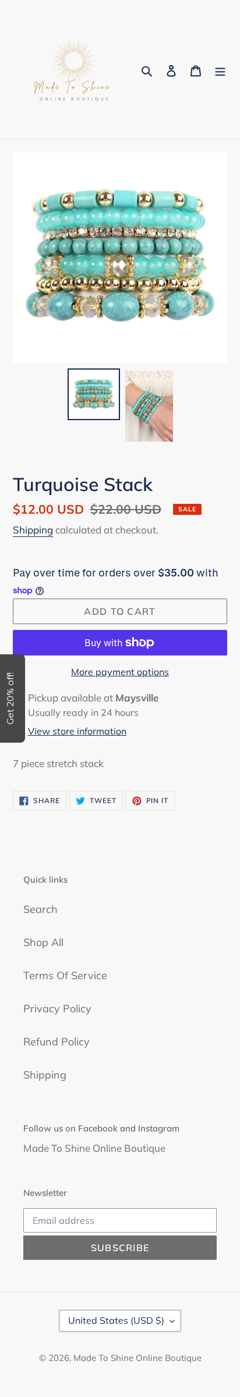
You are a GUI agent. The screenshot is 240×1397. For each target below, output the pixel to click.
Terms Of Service (65, 975)
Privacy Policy (57, 1008)
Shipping (33, 530)
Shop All (43, 942)
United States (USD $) (116, 1320)
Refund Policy (56, 1041)
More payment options (120, 672)
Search (40, 909)
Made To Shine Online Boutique (137, 1357)
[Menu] (220, 69)
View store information (77, 731)
